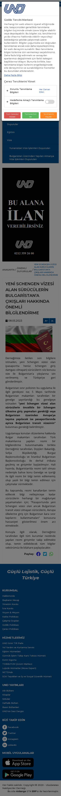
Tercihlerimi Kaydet (48, 115)
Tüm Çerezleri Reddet (12, 115)
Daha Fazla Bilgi (13, 75)
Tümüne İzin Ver (30, 115)
